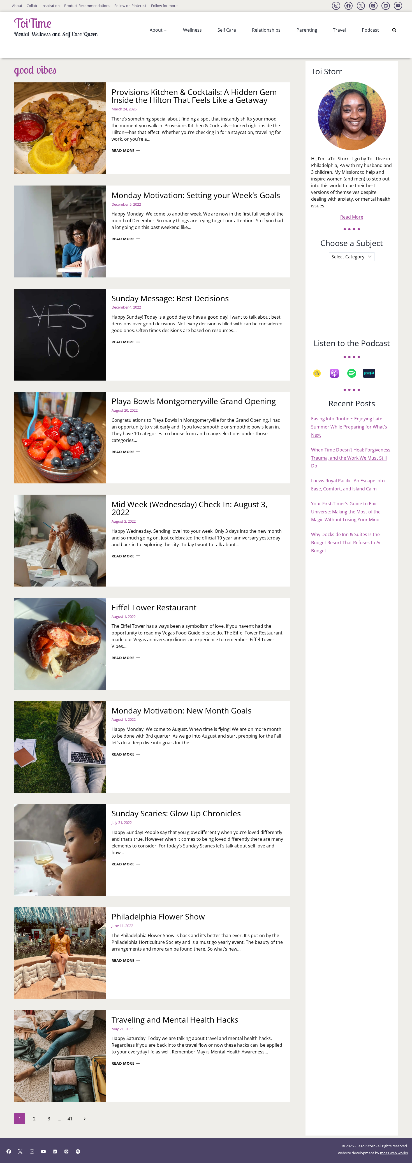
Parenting (307, 30)
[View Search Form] (394, 30)
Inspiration (50, 5)
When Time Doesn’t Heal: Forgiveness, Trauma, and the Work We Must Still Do (351, 458)
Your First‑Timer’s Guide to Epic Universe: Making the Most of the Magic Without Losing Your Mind (346, 512)
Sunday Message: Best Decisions (170, 298)
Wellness (192, 30)
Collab (32, 5)
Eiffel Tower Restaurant (154, 607)
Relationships (266, 30)
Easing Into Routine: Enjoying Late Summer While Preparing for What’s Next (349, 427)
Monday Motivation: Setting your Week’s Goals (196, 195)
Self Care (226, 30)
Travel (339, 30)
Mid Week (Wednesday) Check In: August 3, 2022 (189, 508)
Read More (126, 150)
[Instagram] (336, 6)
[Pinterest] (373, 6)
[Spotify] (354, 373)
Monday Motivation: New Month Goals (181, 710)
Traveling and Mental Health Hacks (175, 1019)
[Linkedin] (385, 6)
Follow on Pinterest (130, 5)
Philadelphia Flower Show (158, 916)
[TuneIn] (372, 373)
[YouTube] (398, 6)
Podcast (370, 30)
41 (70, 1119)
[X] (361, 6)
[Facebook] (348, 6)
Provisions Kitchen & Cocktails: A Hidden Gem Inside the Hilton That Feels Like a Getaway (194, 96)
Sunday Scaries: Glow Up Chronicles (176, 813)
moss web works (394, 1152)
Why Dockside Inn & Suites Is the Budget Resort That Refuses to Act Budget (347, 542)
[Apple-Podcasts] (337, 373)
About (17, 5)
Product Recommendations (87, 5)
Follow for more (164, 5)
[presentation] (60, 128)
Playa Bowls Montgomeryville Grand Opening (194, 401)
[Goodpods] (319, 373)
